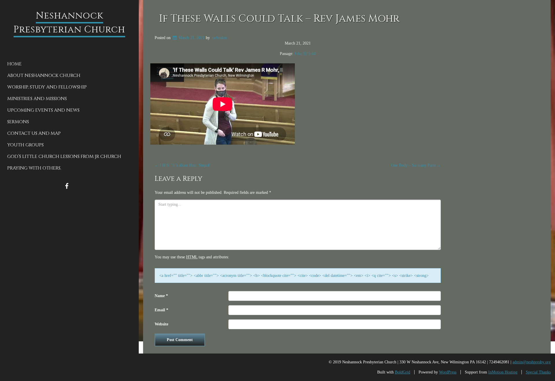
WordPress (447, 372)
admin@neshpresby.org (532, 362)
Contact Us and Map (34, 133)
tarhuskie (219, 38)
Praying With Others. (34, 168)
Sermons (18, 122)
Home (14, 64)
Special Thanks (538, 372)
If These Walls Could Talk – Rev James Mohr (279, 18)
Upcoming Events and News (43, 110)
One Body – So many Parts (416, 165)
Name (161, 296)
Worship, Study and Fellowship (47, 87)
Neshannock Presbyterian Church (69, 23)
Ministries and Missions (37, 98)
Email (161, 310)
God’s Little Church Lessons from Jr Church (64, 156)
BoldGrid (402, 372)
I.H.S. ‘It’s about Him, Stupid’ (183, 165)
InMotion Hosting (502, 372)
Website (161, 324)
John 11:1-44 (305, 53)
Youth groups (25, 145)
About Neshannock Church (43, 75)
